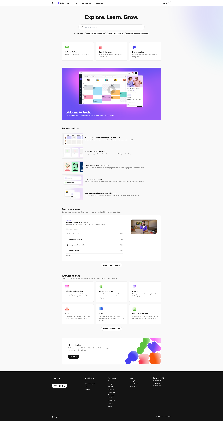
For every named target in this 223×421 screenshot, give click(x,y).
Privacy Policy (134, 381)
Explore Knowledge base (111, 328)
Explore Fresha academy (111, 265)
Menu (165, 3)
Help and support (90, 384)
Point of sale (111, 392)
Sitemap (87, 389)
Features (110, 386)
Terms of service (134, 384)
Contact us (73, 356)
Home (76, 3)
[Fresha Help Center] (60, 3)
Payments (111, 395)
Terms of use (133, 386)
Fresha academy (100, 3)
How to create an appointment (95, 33)
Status (110, 406)
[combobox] (111, 27)
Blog (86, 386)
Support (110, 403)
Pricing (110, 384)
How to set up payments (115, 33)
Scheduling (111, 389)
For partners (111, 381)
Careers (87, 381)
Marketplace (111, 400)
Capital (110, 397)
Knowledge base (86, 3)
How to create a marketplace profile (137, 33)
